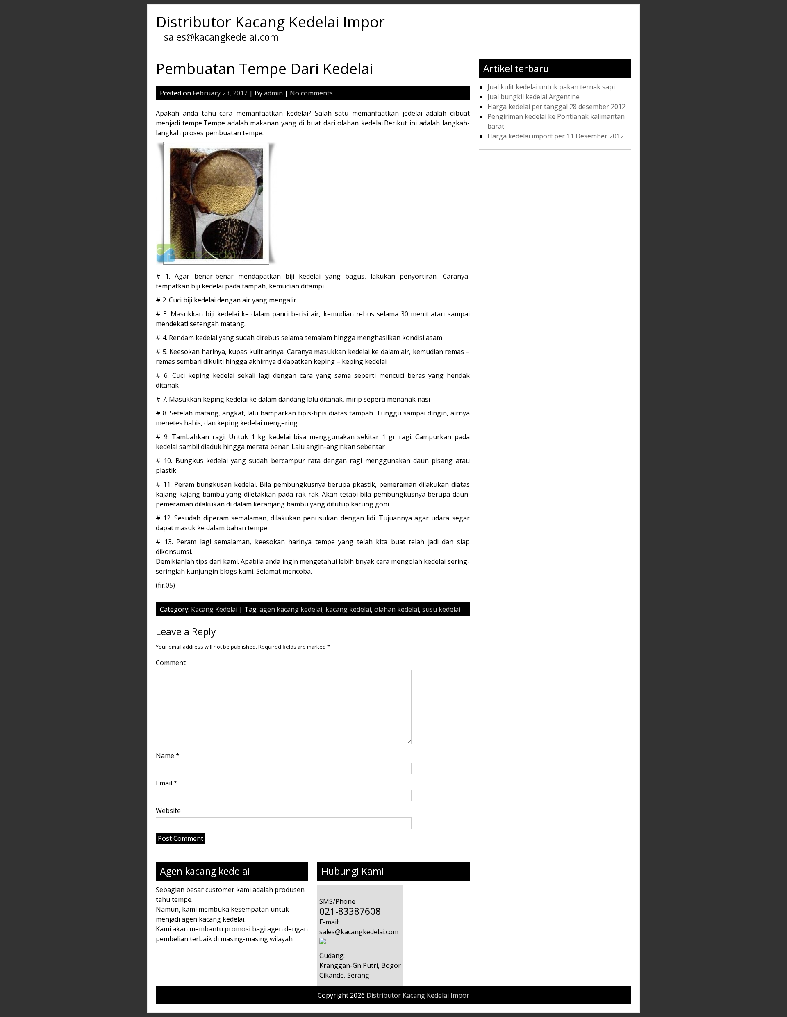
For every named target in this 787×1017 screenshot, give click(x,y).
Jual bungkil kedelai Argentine (533, 96)
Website (168, 810)
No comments (311, 93)
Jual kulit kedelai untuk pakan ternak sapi (551, 86)
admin (273, 93)
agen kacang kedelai (290, 609)
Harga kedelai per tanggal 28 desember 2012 (556, 106)
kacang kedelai (348, 609)
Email (166, 783)
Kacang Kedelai (214, 609)
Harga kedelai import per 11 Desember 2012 (555, 136)
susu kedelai (441, 609)
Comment (171, 662)
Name (168, 755)
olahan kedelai (396, 609)
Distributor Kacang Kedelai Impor (270, 22)
